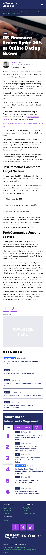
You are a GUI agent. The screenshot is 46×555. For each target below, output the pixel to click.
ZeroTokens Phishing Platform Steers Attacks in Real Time (26, 481)
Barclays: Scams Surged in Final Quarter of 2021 (22, 395)
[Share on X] (13, 308)
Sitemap (5, 552)
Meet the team (7, 510)
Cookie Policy (36, 550)
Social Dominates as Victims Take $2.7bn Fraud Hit (22, 384)
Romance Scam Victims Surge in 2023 (19, 373)
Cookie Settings (26, 550)
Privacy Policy (21, 547)
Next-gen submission (29, 513)
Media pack (6, 520)
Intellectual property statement (12, 550)
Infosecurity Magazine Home (11, 12)
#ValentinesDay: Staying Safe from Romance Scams (22, 362)
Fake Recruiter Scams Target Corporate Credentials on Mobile (27, 492)
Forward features (28, 508)
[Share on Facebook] (6, 308)
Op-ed (25, 510)
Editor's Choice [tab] (37, 427)
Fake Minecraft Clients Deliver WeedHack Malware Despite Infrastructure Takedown (26, 448)
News (22, 12)
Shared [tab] (18, 427)
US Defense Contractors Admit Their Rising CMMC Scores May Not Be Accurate (29, 437)
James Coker (16, 62)
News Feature (10, 358)
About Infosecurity (8, 508)
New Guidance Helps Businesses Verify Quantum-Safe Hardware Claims (27, 460)
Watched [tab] (27, 427)
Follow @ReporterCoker (18, 67)
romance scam (31, 86)
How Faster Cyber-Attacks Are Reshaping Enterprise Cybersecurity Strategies (29, 471)
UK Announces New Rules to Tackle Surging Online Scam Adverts (21, 406)
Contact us (6, 513)
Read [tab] (8, 427)
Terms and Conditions (9, 547)
